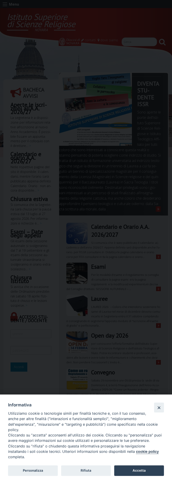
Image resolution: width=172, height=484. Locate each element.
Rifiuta (86, 471)
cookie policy (147, 451)
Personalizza (33, 471)
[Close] (159, 407)
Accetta (139, 471)
